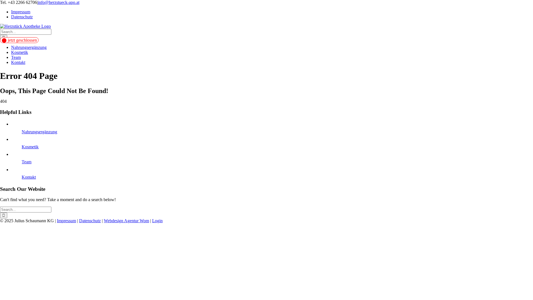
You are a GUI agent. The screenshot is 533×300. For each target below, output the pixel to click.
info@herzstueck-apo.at (58, 2)
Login (157, 220)
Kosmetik (30, 146)
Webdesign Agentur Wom (126, 220)
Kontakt (29, 177)
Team (26, 161)
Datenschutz (90, 220)
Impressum (66, 220)
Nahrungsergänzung (39, 131)
